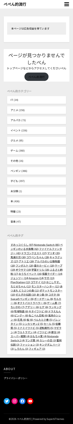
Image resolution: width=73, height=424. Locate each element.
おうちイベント (30, 273)
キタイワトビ (38, 311)
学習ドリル (40, 269)
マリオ (53, 253)
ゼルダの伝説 (26, 294)
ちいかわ (17, 307)
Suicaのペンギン (22, 299)
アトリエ (26, 261)
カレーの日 (48, 340)
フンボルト (24, 265)
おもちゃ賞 (38, 336)
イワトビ (44, 332)
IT (12, 100)
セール (49, 324)
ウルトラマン (26, 332)
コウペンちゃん (37, 257)
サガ (49, 278)
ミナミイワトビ (28, 328)
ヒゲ (43, 307)
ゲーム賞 (54, 303)
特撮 (13, 211)
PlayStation (20, 282)
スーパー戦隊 (20, 336)
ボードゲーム (43, 299)
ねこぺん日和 (38, 315)
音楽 (13, 221)
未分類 (14, 191)
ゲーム (14, 150)
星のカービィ (44, 265)
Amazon (36, 278)
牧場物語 (21, 311)
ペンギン (16, 171)
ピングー (21, 315)
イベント (16, 130)
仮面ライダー (52, 273)
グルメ (14, 140)
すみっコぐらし (22, 244)
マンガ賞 (32, 340)
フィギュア (37, 348)
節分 (55, 332)
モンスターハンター (45, 286)
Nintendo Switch (47, 244)
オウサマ (23, 269)
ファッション (29, 344)
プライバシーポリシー (16, 378)
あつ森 (42, 294)
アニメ (14, 110)
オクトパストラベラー (32, 303)
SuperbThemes (55, 419)
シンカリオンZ (32, 324)
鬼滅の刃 (18, 257)
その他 (14, 160)
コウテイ (38, 282)
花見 (21, 319)
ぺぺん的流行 (15, 4)
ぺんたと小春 (42, 319)
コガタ (54, 294)
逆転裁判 (46, 328)
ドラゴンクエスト (34, 253)
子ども (14, 181)
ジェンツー (19, 278)
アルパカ (16, 120)
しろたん (21, 348)
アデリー (32, 307)
